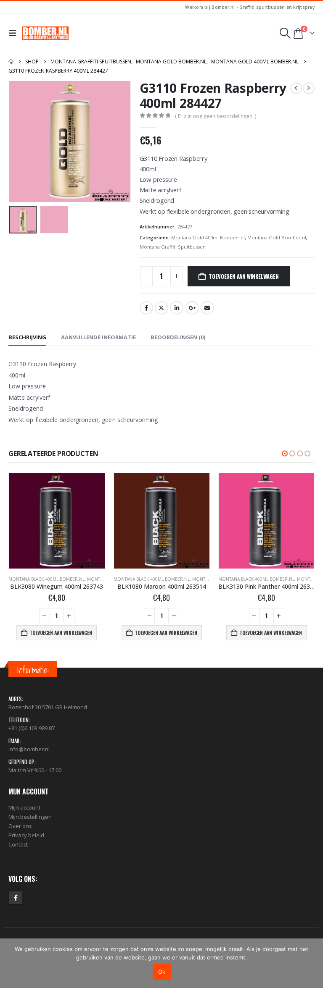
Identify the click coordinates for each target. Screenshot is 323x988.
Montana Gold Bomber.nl (276, 237)
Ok (161, 971)
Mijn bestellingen (30, 816)
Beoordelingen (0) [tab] (178, 337)
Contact (18, 844)
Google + (192, 307)
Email (207, 307)
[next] (309, 88)
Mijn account (24, 807)
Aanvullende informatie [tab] (98, 337)
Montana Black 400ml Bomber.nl (46, 579)
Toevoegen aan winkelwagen (243, 276)
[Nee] (312, 963)
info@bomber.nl (29, 749)
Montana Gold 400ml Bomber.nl (208, 237)
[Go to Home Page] (10, 61)
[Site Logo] (45, 33)
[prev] (296, 88)
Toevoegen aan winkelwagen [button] (60, 632)
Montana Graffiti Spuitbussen (173, 247)
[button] (14, 33)
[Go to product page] (56, 521)
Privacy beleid (26, 835)
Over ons (20, 826)
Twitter (161, 307)
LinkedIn (176, 307)
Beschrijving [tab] (27, 337)
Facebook (146, 307)
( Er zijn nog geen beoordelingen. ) (215, 116)
